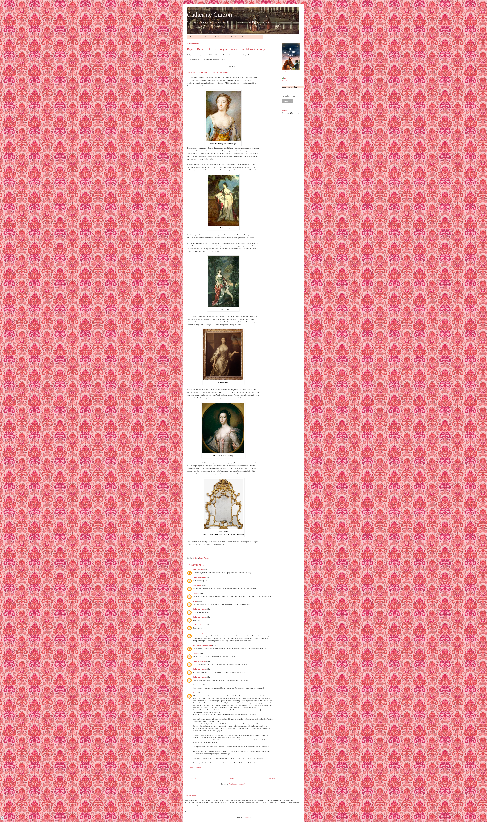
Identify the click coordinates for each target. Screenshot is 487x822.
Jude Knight (197, 585)
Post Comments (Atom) (237, 784)
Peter (195, 693)
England (195, 558)
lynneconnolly (198, 633)
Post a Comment (195, 767)
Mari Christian (198, 569)
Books (217, 37)
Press (244, 37)
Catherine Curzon (209, 14)
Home (192, 37)
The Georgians (256, 37)
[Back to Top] (2, 818)
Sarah (195, 601)
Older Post (271, 778)
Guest (201, 558)
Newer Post (193, 778)
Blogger (247, 817)
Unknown (196, 593)
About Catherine (204, 37)
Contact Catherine (231, 37)
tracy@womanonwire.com (202, 645)
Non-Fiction (286, 80)
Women (206, 558)
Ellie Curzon (286, 72)
